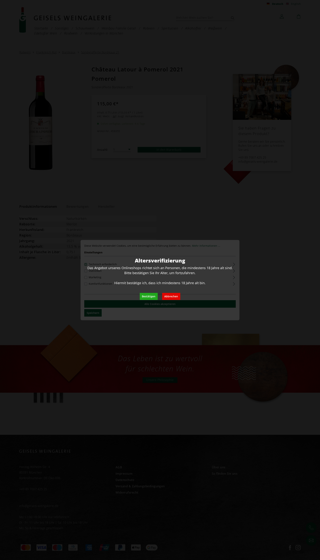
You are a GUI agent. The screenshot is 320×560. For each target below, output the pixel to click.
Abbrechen (171, 296)
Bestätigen (148, 296)
